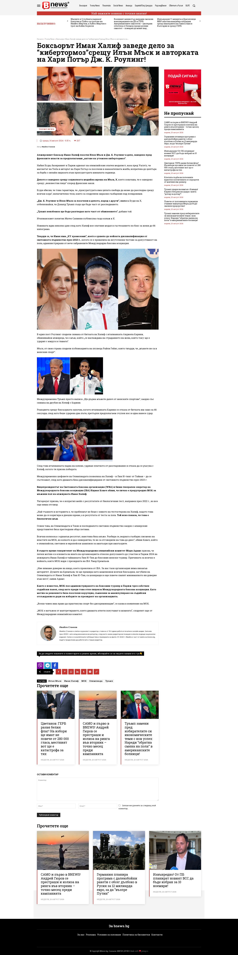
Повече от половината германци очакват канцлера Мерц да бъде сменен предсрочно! (181, 203)
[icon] (40, 666)
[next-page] (200, 21)
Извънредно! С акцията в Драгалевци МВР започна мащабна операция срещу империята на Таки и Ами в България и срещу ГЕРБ (176, 22)
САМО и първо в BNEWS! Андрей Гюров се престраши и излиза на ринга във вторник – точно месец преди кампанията (96, 738)
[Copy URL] (96, 671)
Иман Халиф (71, 681)
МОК (84, 681)
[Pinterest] (64, 671)
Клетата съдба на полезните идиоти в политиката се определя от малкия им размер (181, 179)
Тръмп (109, 681)
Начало (40, 39)
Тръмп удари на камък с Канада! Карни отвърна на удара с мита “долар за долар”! (181, 191)
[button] (194, 5)
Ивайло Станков (48, 147)
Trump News (50, 39)
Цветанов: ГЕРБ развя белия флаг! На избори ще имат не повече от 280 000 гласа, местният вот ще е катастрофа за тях (55, 738)
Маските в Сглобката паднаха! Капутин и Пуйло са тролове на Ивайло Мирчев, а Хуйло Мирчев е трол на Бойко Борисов (88, 22)
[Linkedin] (77, 671)
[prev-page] (67, 21)
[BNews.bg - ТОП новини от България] (55, 5)
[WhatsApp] (71, 671)
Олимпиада (96, 681)
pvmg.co (144, 951)
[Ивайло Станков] (48, 633)
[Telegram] (90, 671)
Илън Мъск (54, 681)
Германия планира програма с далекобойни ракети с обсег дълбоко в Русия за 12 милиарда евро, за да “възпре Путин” (180, 140)
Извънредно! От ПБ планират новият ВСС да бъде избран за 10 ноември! (180, 153)
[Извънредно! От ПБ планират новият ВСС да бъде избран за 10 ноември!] (175, 850)
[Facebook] (58, 671)
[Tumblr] (83, 671)
